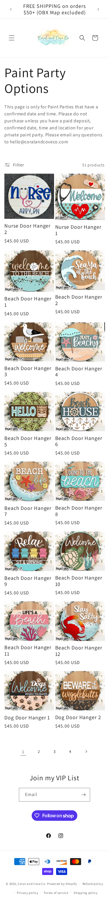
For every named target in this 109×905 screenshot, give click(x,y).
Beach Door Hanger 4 (78, 371)
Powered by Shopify (62, 884)
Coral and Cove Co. (32, 884)
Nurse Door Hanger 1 (78, 230)
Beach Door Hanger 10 (78, 581)
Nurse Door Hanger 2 (27, 229)
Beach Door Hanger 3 (27, 371)
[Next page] (86, 751)
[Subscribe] (83, 795)
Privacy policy (27, 893)
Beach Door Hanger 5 (27, 441)
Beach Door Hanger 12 (78, 651)
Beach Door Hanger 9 (27, 581)
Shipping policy (86, 893)
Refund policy (93, 884)
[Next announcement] (98, 9)
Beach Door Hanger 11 (27, 650)
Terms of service (56, 893)
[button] (11, 37)
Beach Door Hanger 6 (78, 441)
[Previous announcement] (10, 9)
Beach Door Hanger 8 (78, 511)
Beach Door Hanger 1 (27, 301)
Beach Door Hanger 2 (78, 300)
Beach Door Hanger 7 (27, 511)
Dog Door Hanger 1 (27, 717)
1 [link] (23, 751)
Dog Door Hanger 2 (78, 717)
